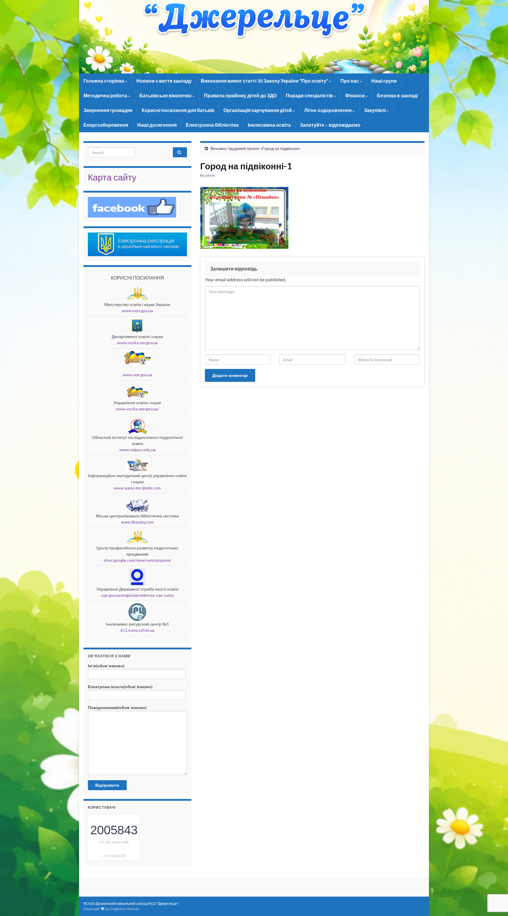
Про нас (350, 80)
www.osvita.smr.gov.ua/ (137, 408)
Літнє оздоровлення (328, 110)
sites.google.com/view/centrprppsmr (137, 560)
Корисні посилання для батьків (178, 110)
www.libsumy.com (137, 521)
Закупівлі (375, 110)
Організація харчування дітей (258, 110)
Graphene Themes (124, 909)
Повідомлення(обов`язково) (117, 707)
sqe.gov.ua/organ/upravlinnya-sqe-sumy (137, 595)
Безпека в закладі (397, 95)
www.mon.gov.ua (137, 310)
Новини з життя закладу (164, 80)
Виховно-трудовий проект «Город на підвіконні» (255, 148)
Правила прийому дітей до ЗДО (240, 95)
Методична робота (105, 95)
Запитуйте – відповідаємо (330, 125)
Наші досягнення (157, 125)
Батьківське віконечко (166, 95)
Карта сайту (112, 177)
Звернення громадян (108, 110)
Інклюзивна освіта (269, 125)
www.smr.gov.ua (137, 374)
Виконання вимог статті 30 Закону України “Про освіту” (265, 80)
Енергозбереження (105, 125)
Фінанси (355, 95)
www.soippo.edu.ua (137, 449)
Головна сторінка (104, 80)
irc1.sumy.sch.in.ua (137, 630)
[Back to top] (494, 881)
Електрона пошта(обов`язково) (120, 686)
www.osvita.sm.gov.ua (137, 342)
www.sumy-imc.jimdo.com (137, 487)
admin (210, 175)
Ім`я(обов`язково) (106, 665)
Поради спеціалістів (310, 95)
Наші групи (384, 80)
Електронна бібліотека (212, 125)
